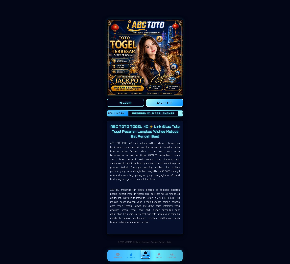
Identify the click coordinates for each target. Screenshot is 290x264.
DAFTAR (166, 102)
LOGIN (126, 102)
